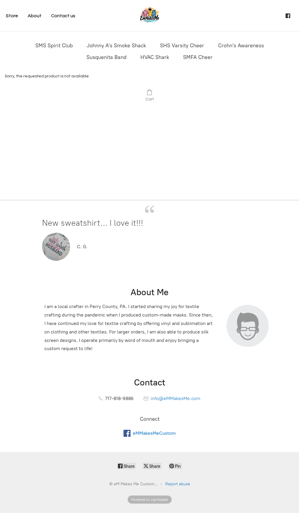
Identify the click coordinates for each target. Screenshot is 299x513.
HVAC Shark (154, 57)
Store (12, 15)
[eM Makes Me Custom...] (149, 15)
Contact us (63, 15)
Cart (149, 99)
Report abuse (177, 483)
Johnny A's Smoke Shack (116, 45)
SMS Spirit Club (54, 45)
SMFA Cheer (198, 57)
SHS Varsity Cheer (182, 45)
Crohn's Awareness (241, 45)
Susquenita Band (106, 57)
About (34, 15)
